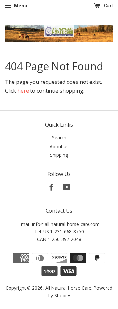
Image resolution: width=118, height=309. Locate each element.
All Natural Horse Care (68, 288)
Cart (108, 5)
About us (59, 146)
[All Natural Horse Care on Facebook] (51, 188)
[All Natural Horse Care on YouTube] (66, 188)
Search (59, 137)
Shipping (59, 155)
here (23, 90)
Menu (20, 5)
